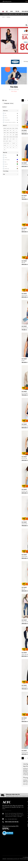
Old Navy (8, 17)
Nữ (14, 87)
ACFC (3, 17)
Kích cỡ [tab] (4, 125)
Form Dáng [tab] (5, 171)
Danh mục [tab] (5, 110)
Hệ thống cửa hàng (7, 1)
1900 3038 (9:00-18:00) (11, 821)
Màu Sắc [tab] (5, 152)
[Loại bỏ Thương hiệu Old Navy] (3, 103)
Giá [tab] (4, 174)
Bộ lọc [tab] (4, 100)
